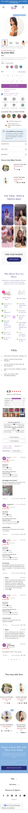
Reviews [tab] (5, 446)
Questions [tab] (17, 446)
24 (21, 81)
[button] (3, 7)
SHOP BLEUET (14, 259)
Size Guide (4, 149)
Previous (1, 42)
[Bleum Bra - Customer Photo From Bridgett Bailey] (16, 415)
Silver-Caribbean (20, 66)
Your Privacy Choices (13, 805)
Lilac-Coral (11, 66)
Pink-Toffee (7, 66)
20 (12, 81)
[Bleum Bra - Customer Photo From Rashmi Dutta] (5, 415)
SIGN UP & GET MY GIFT (14, 768)
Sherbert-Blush (16, 66)
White (2, 66)
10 (12, 75)
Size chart (23, 71)
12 (16, 75)
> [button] (19, 659)
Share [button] (5, 498)
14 (21, 75)
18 (7, 81)
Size (2, 71)
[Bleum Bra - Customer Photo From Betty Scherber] (5, 410)
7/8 (8, 75)
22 (16, 81)
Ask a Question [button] (15, 441)
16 (3, 81)
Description (5, 144)
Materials (4, 154)
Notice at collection (8, 808)
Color (7, 63)
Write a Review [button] (15, 437)
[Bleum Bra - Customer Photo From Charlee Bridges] (11, 410)
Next (27, 42)
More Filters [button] (17, 451)
